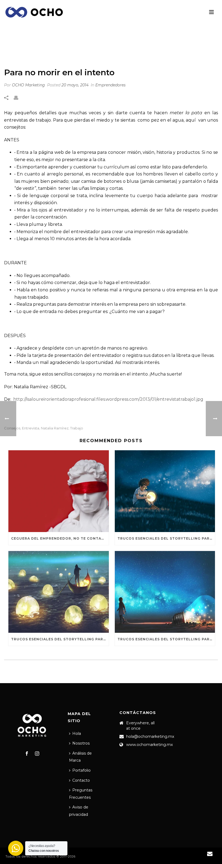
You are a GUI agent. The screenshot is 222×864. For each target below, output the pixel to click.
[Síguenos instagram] (37, 753)
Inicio (112, 50)
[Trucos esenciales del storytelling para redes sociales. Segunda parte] (58, 592)
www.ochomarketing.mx (149, 744)
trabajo (76, 428)
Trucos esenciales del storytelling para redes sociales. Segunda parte (60, 639)
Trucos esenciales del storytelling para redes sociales (166, 639)
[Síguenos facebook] (27, 753)
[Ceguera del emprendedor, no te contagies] (58, 491)
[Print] (19, 98)
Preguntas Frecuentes (80, 794)
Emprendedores (138, 50)
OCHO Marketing (28, 85)
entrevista (30, 428)
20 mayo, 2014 (75, 85)
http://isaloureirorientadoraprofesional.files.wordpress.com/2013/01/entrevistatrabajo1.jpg (108, 399)
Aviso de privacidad (78, 811)
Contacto (81, 780)
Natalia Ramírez (54, 428)
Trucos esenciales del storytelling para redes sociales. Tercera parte (166, 538)
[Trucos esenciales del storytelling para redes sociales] (165, 592)
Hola (76, 733)
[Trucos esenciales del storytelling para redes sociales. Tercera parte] (165, 491)
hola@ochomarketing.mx (150, 736)
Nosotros (81, 743)
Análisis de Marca (80, 757)
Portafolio (81, 770)
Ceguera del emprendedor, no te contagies (60, 538)
